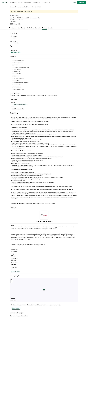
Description (38, 28)
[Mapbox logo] (13, 300)
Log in (74, 2)
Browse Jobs (13, 2)
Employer (44, 28)
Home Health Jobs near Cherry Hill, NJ (19, 316)
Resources (35, 2)
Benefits (23, 28)
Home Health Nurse (25, 7)
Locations (20, 2)
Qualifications (30, 28)
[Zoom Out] (12, 282)
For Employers (27, 2)
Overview (14, 28)
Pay (19, 28)
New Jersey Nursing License (20, 104)
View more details (15, 271)
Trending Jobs (45, 2)
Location (51, 28)
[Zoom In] (12, 280)
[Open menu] (9, 27)
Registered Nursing (14, 7)
